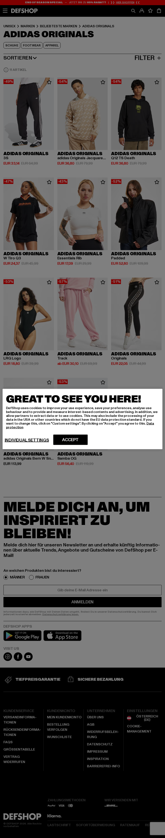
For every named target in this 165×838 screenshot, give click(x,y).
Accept (70, 440)
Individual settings (27, 440)
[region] (83, 419)
